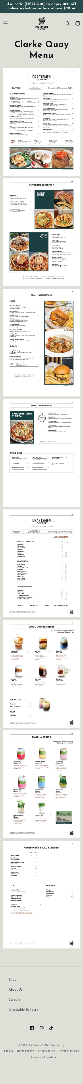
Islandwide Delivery (23, 1009)
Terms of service (69, 1050)
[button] (5, 23)
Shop (12, 979)
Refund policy (25, 1050)
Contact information (43, 1057)
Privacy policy (46, 1050)
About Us (16, 989)
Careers (15, 999)
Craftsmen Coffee (39, 1045)
